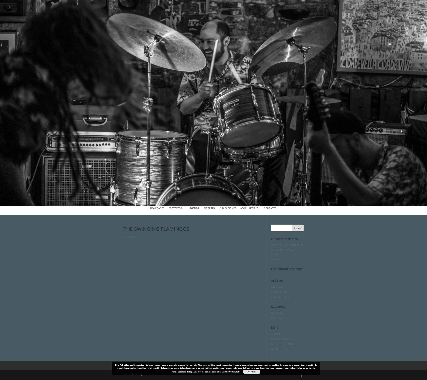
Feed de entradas (281, 338)
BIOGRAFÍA (209, 208)
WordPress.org (279, 349)
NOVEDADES (157, 208)
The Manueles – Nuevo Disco (287, 244)
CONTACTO (270, 208)
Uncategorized (279, 318)
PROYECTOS (175, 208)
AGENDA (194, 208)
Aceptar (252, 371)
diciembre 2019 (279, 292)
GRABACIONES (228, 208)
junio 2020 (277, 286)
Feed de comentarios (282, 344)
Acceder (275, 333)
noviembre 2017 (280, 297)
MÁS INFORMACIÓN (231, 371)
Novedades (277, 312)
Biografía (276, 259)
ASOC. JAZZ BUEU (250, 208)
